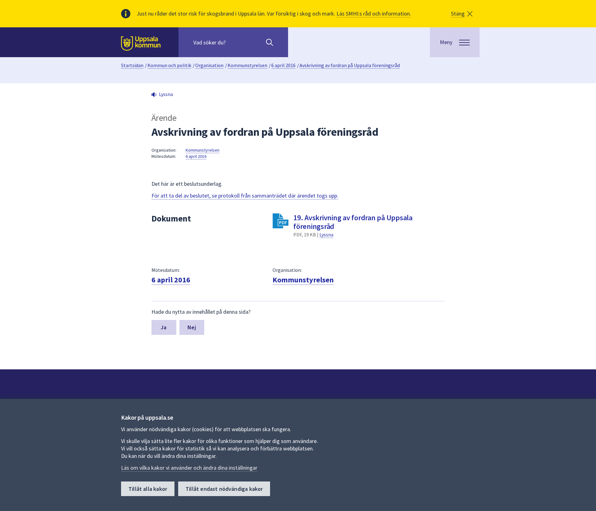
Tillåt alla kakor (148, 488)
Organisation (209, 65)
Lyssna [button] (166, 94)
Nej (191, 327)
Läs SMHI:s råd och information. (373, 13)
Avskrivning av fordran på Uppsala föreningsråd (350, 65)
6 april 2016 (283, 65)
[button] (461, 13)
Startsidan (132, 65)
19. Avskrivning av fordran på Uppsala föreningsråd (353, 222)
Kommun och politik (169, 65)
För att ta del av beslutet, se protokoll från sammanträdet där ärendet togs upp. (244, 195)
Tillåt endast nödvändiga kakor (224, 488)
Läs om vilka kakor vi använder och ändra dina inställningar (189, 467)
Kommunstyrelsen (247, 65)
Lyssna (326, 234)
